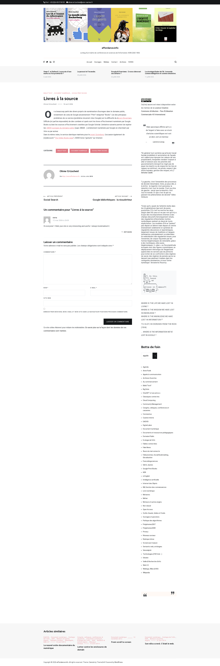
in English (146, 476)
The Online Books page (64, 138)
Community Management (152, 404)
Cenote (91, 662)
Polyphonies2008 (149, 528)
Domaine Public (148, 436)
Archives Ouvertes (150, 378)
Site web (47, 298)
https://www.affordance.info (71, 176)
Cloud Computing (149, 400)
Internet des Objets (150, 483)
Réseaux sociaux (149, 535)
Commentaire (50, 252)
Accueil (89, 62)
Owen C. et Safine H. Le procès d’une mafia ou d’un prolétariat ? (57, 72)
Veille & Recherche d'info (152, 561)
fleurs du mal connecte (151, 451)
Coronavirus (147, 414)
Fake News (147, 447)
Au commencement (150, 382)
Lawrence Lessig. (159, 142)
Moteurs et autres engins (152, 502)
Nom (46, 288)
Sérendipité (147, 550)
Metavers (146, 495)
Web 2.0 (146, 565)
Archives (123, 62)
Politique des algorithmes (152, 520)
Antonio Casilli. (147, 173)
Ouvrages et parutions (151, 517)
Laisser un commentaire (117, 322)
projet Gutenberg (97, 135)
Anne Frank (147, 371)
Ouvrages (97, 62)
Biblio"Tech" (48, 93)
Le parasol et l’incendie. (86, 72)
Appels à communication (152, 374)
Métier (145, 498)
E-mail (93, 288)
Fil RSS (130, 62)
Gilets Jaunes (148, 465)
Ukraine (145, 558)
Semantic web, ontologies (152, 546)
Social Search (53, 198)
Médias (106, 62)
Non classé (147, 506)
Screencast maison (150, 543)
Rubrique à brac (148, 539)
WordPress (118, 662)
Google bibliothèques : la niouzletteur (112, 198)
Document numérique (62, 93)
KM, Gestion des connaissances (154, 487)
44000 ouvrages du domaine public (60, 128)
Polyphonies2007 (149, 524)
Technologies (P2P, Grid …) (152, 554)
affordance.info (110, 48)
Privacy (145, 532)
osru (55, 217)
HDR (144, 472)
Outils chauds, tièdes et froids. (154, 513)
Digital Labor (147, 425)
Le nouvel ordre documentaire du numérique (59, 647)
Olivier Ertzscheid (50, 104)
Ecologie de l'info (149, 440)
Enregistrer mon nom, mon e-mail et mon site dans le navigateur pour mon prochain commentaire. (86, 312)
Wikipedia (146, 573)
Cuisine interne (148, 418)
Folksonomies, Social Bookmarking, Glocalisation (156, 456)
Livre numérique (149, 491)
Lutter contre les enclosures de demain (92, 648)
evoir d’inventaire (125, 118)
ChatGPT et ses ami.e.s (151, 393)
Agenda (145, 367)
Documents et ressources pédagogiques (158, 433)
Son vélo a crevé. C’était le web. (159, 643)
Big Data (146, 389)
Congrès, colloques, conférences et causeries (156, 409)
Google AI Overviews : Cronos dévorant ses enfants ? (126, 72)
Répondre (128, 232)
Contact (114, 62)
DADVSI (145, 421)
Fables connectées (150, 444)
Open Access (148, 509)
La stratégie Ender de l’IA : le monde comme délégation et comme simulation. (160, 72)
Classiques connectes (151, 397)
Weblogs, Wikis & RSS (150, 569)
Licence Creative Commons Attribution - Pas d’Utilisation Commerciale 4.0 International (157, 111)
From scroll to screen (121, 642)
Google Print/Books (79, 93)
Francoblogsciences (150, 461)
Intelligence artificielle (151, 480)
